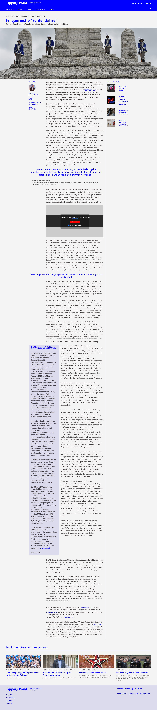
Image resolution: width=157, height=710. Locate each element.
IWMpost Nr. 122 (87, 607)
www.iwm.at (45, 548)
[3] (75, 527)
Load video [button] (75, 222)
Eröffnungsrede (90, 90)
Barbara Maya (69, 617)
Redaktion (97, 624)
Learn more (75, 218)
